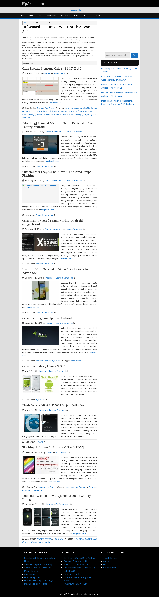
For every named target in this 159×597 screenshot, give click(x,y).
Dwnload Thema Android (75, 561)
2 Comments (62, 452)
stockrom (38, 490)
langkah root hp (72, 574)
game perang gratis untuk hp (38, 564)
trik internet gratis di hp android (79, 558)
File (30, 23)
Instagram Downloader (79, 10)
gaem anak (29, 574)
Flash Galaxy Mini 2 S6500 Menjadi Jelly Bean (54, 405)
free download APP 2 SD (75, 583)
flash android (76, 360)
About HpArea (110, 558)
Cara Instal (79, 538)
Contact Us (108, 561)
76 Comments (62, 504)
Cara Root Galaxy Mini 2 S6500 (43, 366)
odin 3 (65, 114)
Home (25, 23)
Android (40, 108)
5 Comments (59, 73)
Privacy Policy (109, 567)
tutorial (47, 542)
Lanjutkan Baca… (56, 102)
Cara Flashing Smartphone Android (47, 318)
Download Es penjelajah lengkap (39, 580)
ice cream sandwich (52, 114)
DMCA (106, 564)
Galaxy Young (37, 542)
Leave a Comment (73, 131)
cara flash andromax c (76, 487)
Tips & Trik (49, 108)
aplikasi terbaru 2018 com (76, 564)
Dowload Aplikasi (32, 577)
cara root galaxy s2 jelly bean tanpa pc (49, 111)
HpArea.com (33, 4)
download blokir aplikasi (35, 583)
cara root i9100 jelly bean (80, 111)
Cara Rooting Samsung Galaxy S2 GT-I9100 (51, 68)
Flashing (47, 360)
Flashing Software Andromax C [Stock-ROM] (53, 447)
